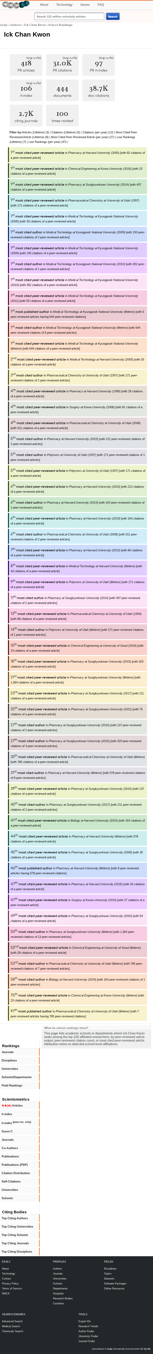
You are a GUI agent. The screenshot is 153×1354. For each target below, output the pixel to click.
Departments (60, 1288)
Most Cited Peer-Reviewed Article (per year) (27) (82, 137)
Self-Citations (11, 1181)
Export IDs (84, 1321)
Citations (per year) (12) (97, 132)
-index (7, 1114)
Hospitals (58, 1293)
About (44, 4)
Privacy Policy (10, 1283)
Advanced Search (12, 1321)
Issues (85, 4)
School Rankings (60, 25)
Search (113, 16)
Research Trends (88, 1326)
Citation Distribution (16, 1173)
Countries (58, 1303)
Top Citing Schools (15, 1235)
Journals (8, 1052)
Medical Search (11, 1326)
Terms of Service (12, 1288)
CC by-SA (145, 1349)
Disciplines (9, 1060)
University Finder (88, 1336)
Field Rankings (12, 1085)
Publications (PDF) (15, 1164)
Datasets (109, 1278)
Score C (7, 1131)
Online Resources (114, 1288)
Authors (16, 25)
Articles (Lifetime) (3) (35, 132)
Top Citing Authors (15, 1218)
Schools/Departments (17, 1077)
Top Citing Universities (17, 1226)
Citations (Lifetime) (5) (65, 132)
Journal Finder (86, 1341)
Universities (10, 1068)
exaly (4, 25)
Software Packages (115, 1283)
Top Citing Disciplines (17, 1251)
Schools (7, 1198)
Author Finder (86, 1331)
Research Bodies (63, 1298)
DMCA (6, 1293)
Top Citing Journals (15, 1243)
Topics (108, 1273)
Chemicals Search (12, 1331)
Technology (64, 4)
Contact (6, 1278)
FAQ (101, 4)
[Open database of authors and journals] (16, 2)
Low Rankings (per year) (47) (47, 141)
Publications (10, 1156)
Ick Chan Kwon (35, 25)
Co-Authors (10, 1148)
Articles (12, 1105)
